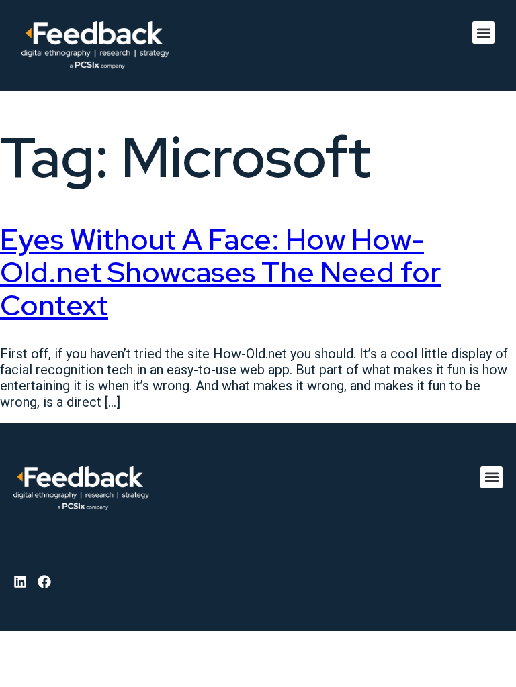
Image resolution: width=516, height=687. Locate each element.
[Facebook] (44, 581)
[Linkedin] (20, 581)
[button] (483, 32)
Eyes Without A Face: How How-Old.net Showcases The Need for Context (220, 272)
